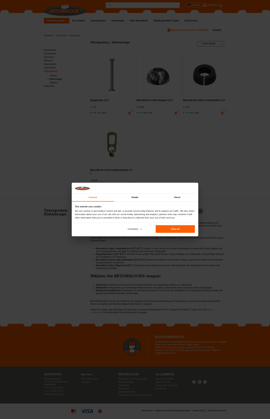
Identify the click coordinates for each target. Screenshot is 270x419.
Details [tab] (135, 197)
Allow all (175, 229)
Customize (133, 229)
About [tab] (177, 197)
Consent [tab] (93, 197)
